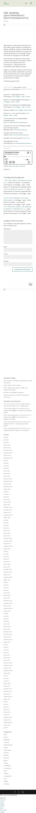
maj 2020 (6, 619)
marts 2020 (7, 624)
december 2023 (8, 507)
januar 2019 (7, 660)
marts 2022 (7, 561)
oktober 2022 (7, 543)
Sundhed (6, 773)
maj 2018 (6, 681)
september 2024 (8, 486)
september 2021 (8, 577)
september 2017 (8, 696)
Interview (6, 752)
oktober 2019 (7, 637)
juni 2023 (6, 523)
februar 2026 (7, 445)
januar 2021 (7, 598)
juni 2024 (6, 492)
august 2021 (7, 580)
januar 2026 (7, 447)
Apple (23, 96)
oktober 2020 (7, 606)
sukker (5, 771)
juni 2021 (6, 585)
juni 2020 (6, 616)
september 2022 (8, 546)
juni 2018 (6, 678)
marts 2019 (7, 655)
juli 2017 (6, 702)
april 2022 (6, 559)
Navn (5, 247)
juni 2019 (6, 647)
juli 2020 (6, 613)
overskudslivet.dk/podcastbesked (22, 143)
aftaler (5, 734)
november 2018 (8, 665)
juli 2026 (6, 437)
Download (22, 166)
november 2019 (8, 634)
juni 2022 (6, 554)
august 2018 (7, 673)
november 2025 (8, 453)
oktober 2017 (7, 694)
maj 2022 (6, 556)
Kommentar (7, 229)
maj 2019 (6, 650)
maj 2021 (6, 587)
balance (6, 737)
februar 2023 (7, 533)
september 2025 (8, 458)
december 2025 (8, 450)
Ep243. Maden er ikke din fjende (12, 385)
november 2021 (8, 572)
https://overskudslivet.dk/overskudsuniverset (16, 122)
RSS (9, 169)
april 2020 (6, 621)
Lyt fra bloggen (16, 96)
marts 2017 (7, 709)
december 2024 (8, 479)
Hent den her (26, 138)
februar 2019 (7, 657)
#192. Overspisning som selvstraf (14, 189)
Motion (6, 760)
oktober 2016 (7, 720)
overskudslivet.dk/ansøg (20, 130)
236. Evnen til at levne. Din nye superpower (15, 404)
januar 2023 (7, 536)
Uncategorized (7, 776)
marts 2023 (7, 530)
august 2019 (7, 642)
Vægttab (6, 781)
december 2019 (8, 632)
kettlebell (6, 755)
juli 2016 (6, 727)
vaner (5, 778)
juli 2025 (6, 460)
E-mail (6, 254)
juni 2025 (6, 463)
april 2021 (6, 590)
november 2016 (8, 717)
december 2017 (8, 689)
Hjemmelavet (7, 750)
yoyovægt (6, 784)
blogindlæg (7, 739)
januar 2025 (7, 476)
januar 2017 (7, 714)
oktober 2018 (7, 668)
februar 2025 (7, 473)
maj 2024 (6, 494)
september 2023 (8, 515)
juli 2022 (6, 551)
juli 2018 (6, 676)
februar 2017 (7, 712)
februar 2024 (7, 502)
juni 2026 (6, 440)
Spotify (28, 96)
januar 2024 (7, 504)
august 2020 (7, 611)
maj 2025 (6, 466)
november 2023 (8, 510)
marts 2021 (7, 593)
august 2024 (7, 489)
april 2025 (6, 468)
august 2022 (7, 549)
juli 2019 (6, 645)
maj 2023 (6, 525)
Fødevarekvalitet (8, 745)
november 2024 (8, 481)
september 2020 (8, 608)
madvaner (6, 758)
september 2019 (8, 639)
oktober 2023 (7, 512)
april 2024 (6, 497)
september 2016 (8, 722)
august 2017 (7, 699)
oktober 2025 (7, 455)
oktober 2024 (7, 484)
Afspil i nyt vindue (13, 166)
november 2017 (8, 691)
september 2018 (8, 670)
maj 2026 (6, 442)
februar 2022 (7, 564)
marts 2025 (7, 471)
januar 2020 (7, 629)
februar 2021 (7, 595)
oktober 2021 (7, 574)
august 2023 (7, 517)
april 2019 (6, 652)
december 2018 (8, 663)
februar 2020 (7, 626)
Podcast (6, 21)
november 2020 (8, 603)
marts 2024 (7, 499)
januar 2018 (7, 686)
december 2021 (8, 569)
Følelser (6, 747)
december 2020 (8, 600)
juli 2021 (6, 582)
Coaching (6, 742)
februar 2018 (7, 683)
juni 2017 (6, 704)
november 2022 (8, 541)
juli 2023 (6, 520)
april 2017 (6, 707)
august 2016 (7, 725)
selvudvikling (7, 765)
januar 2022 (7, 567)
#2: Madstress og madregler (21, 430)
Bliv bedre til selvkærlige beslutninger (14, 392)
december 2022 (8, 538)
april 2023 (6, 528)
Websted (6, 261)
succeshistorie (7, 768)
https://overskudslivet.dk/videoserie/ (19, 135)
